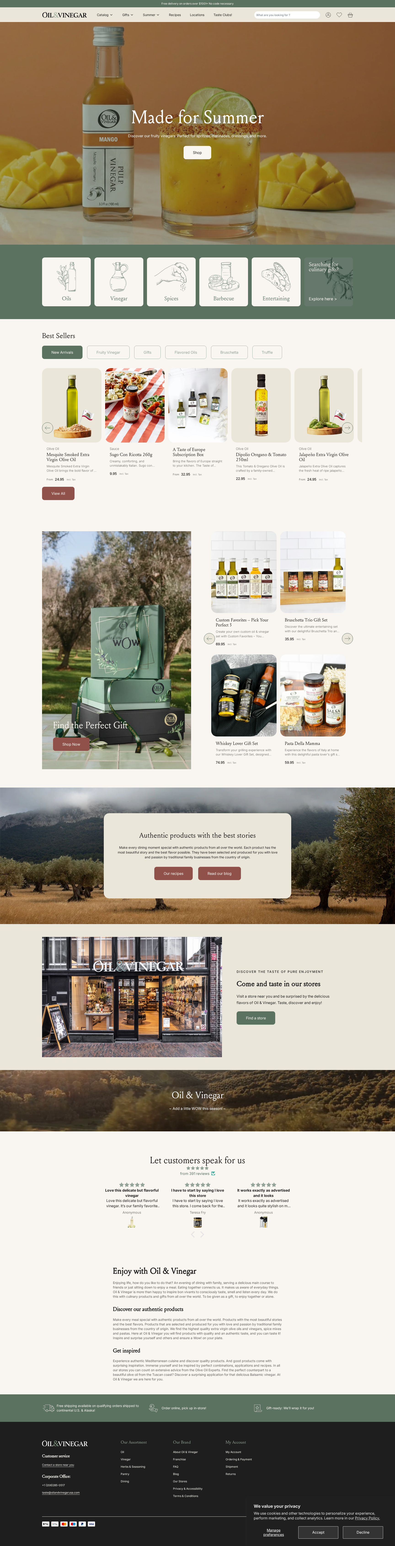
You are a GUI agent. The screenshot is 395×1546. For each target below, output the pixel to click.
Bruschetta (229, 352)
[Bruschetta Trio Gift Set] (313, 572)
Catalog (103, 15)
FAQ (175, 1466)
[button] (134, 427)
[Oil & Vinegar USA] (66, 14)
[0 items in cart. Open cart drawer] (350, 15)
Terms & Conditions (185, 1496)
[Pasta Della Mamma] (313, 695)
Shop (197, 152)
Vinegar (126, 1459)
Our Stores (180, 1481)
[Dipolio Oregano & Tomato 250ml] (261, 405)
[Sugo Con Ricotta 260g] (135, 405)
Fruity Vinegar (108, 352)
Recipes (175, 15)
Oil (122, 1452)
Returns (231, 1474)
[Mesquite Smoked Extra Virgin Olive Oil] (71, 405)
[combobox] (287, 15)
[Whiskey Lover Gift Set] (244, 695)
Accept (318, 1532)
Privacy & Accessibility (188, 1488)
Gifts (125, 15)
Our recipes (173, 873)
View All (58, 493)
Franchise (179, 1459)
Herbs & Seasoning (133, 1466)
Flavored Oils (186, 352)
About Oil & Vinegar (185, 1452)
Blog (176, 1474)
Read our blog (220, 873)
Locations (197, 15)
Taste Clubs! (223, 15)
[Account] (328, 14)
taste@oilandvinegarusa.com (61, 1492)
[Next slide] (347, 427)
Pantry (125, 1474)
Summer (149, 15)
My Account (233, 1452)
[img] (197, 1168)
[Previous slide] (47, 427)
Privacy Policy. (367, 1518)
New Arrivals (62, 352)
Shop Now (71, 744)
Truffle (267, 352)
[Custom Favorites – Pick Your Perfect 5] (244, 572)
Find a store (256, 1018)
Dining (125, 1481)
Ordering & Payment (239, 1459)
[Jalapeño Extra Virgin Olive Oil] (324, 405)
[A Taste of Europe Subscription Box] (198, 405)
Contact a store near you (58, 1465)
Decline (363, 1532)
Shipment (232, 1466)
